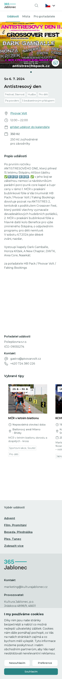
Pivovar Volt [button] (18, 113)
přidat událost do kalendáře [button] (30, 127)
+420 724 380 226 (22, 363)
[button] (50, 5)
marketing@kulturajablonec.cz (26, 587)
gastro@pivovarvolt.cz (25, 358)
